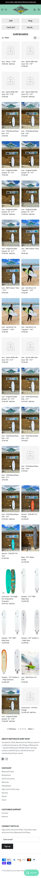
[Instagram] (6, 759)
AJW (10, 21)
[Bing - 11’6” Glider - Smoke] (30, 537)
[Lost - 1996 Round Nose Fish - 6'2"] (30, 381)
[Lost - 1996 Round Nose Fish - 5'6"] (11, 498)
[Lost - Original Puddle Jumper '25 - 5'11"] (11, 381)
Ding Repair (6, 786)
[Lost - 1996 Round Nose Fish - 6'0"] (30, 115)
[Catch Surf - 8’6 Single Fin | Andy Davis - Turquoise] (11, 580)
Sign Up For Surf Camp (10, 789)
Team (4, 800)
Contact (5, 813)
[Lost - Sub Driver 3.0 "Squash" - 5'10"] (11, 311)
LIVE (34, 2)
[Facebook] (3, 759)
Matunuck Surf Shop (13, 871)
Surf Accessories (8, 779)
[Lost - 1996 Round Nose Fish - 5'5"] (11, 115)
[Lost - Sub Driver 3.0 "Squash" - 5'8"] (30, 311)
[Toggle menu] (2, 9)
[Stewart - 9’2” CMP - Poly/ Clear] (30, 580)
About (4, 796)
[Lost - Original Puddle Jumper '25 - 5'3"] (11, 154)
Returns (5, 816)
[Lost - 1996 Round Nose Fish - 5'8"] (11, 420)
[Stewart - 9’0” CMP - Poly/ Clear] (11, 622)
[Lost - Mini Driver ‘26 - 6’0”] (30, 661)
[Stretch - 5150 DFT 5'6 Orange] (30, 498)
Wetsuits (5, 782)
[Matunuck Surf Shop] (20, 9)
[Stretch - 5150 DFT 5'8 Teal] (11, 537)
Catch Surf (11, 27)
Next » (31, 729)
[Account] (34, 9)
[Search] (7, 9)
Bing (30, 21)
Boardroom (6, 775)
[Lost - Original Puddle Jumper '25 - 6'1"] (11, 233)
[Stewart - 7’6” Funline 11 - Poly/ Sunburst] (11, 661)
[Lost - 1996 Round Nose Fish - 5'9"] (30, 420)
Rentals (5, 793)
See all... (30, 27)
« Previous (11, 729)
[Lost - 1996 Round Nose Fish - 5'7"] (11, 459)
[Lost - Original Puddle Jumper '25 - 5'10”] (11, 700)
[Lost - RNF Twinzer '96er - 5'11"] (11, 272)
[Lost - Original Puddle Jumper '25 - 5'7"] (11, 193)
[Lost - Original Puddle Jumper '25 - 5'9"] (30, 193)
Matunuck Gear (8, 772)
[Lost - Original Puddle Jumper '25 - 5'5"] (30, 154)
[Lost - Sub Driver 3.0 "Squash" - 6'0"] (30, 272)
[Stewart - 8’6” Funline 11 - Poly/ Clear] (30, 622)
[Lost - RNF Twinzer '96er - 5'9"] (30, 233)
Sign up (7, 846)
